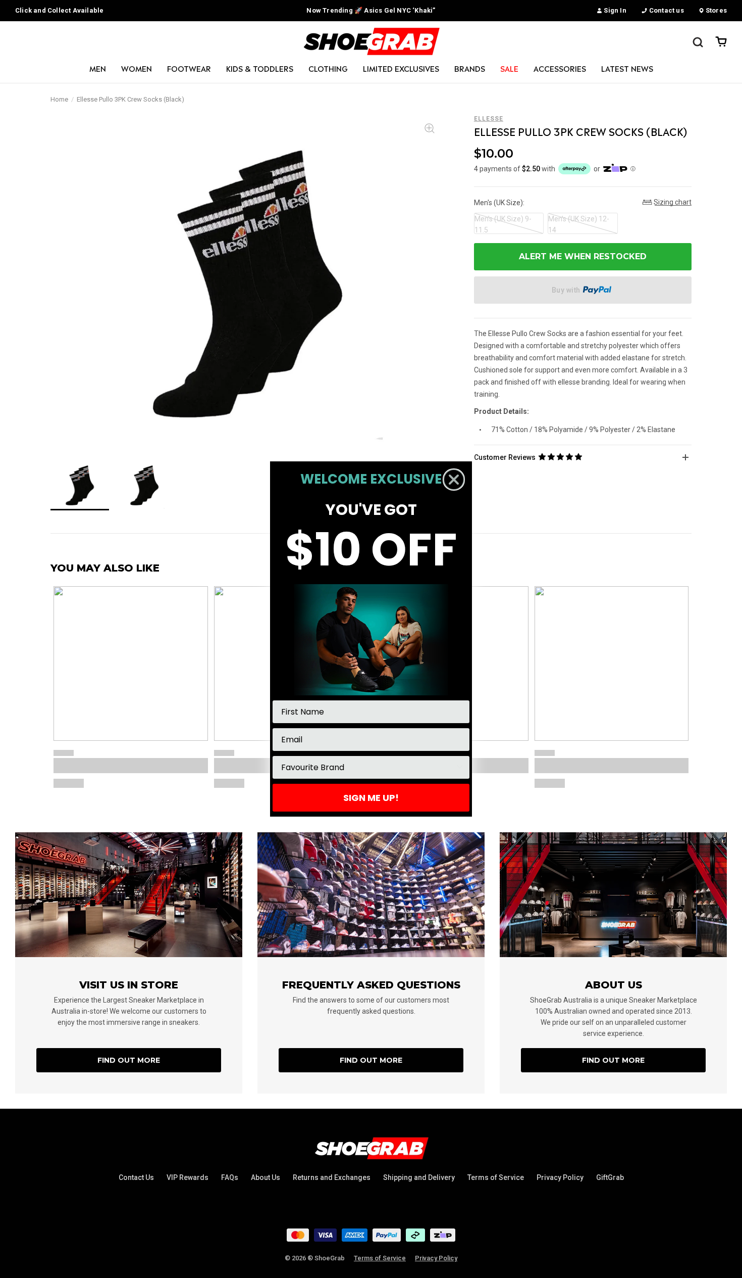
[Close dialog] (454, 479)
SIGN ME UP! (371, 797)
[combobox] (368, 767)
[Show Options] (460, 767)
